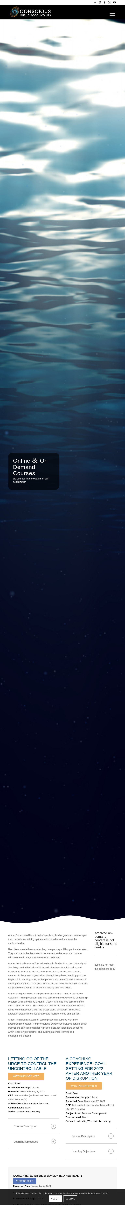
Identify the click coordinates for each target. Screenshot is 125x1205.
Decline (70, 1199)
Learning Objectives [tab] (26, 1141)
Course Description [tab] (25, 1126)
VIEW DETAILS (24, 1181)
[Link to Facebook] (104, 2)
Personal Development (36, 1103)
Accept (55, 1199)
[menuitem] (111, 14)
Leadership (80, 1121)
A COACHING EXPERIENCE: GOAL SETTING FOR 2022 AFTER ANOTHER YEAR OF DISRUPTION (89, 1068)
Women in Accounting (28, 1111)
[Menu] (111, 14)
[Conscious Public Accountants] (31, 12)
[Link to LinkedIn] (94, 2)
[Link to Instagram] (99, 2)
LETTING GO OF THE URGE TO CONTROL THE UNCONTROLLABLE (32, 1063)
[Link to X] (109, 2)
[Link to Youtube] (114, 2)
